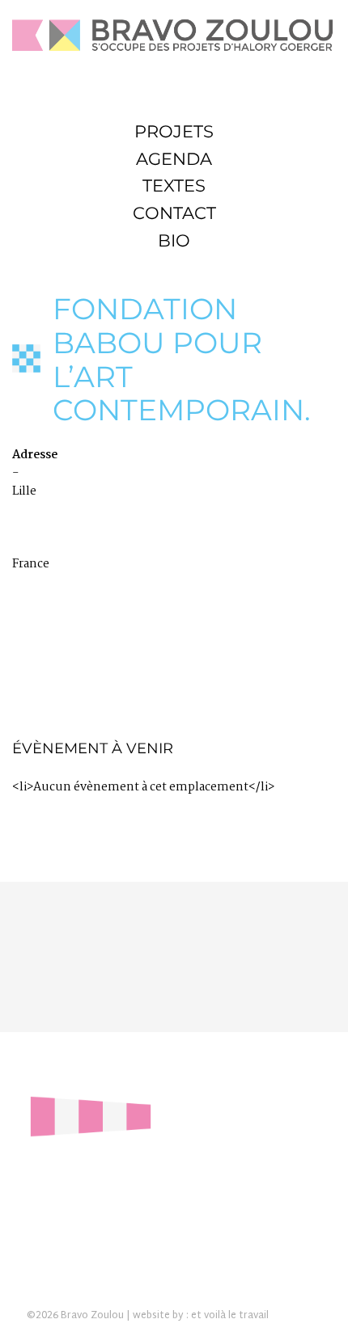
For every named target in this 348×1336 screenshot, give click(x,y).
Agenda (174, 159)
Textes (174, 185)
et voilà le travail (230, 1316)
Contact (174, 213)
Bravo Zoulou (92, 1316)
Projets (174, 131)
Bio (174, 240)
